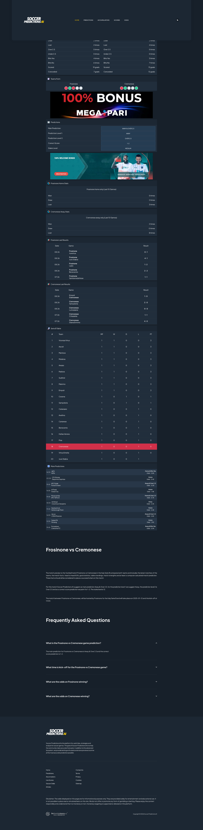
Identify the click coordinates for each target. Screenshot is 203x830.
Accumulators (50, 777)
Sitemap (78, 783)
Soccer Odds (50, 783)
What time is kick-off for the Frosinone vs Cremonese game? (76, 667)
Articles (48, 787)
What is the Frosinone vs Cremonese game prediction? (73, 643)
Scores (117, 20)
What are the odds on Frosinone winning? (67, 681)
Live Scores (50, 780)
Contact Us (79, 770)
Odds (126, 20)
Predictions (50, 773)
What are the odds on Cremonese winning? (68, 696)
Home (48, 770)
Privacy (78, 777)
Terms (78, 773)
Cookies (78, 780)
